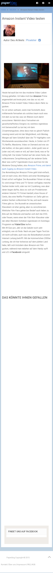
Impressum (21, 564)
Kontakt (4, 564)
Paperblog (11, 558)
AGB (33, 564)
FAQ (29, 564)
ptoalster (31, 40)
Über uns (12, 564)
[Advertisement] (26, 413)
